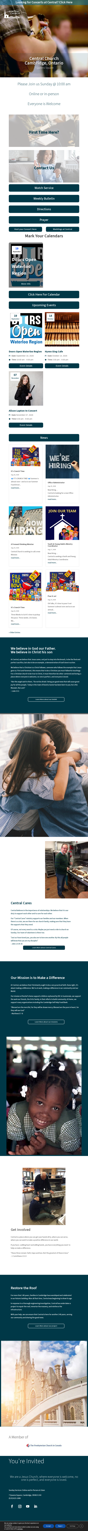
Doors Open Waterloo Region (24, 266)
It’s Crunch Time (17, 471)
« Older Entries (14, 632)
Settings (72, 1526)
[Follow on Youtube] (27, 1506)
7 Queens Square (44, 68)
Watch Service (44, 188)
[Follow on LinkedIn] (35, 1506)
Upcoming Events (44, 305)
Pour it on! (52, 596)
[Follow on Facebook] (12, 1506)
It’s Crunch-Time (18, 607)
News (44, 437)
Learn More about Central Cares (44, 947)
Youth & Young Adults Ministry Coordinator (60, 545)
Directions (44, 209)
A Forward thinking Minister (22, 544)
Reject (60, 1526)
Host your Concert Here (25, 229)
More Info (25, 284)
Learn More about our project (46, 1326)
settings (20, 1529)
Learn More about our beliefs (46, 699)
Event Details (26, 366)
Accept (48, 1526)
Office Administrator (56, 482)
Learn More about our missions (46, 1022)
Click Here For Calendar (44, 294)
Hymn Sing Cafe (54, 351)
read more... (15, 488)
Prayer (44, 220)
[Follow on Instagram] (20, 1506)
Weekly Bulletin (44, 198)
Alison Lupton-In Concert (23, 411)
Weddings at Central (62, 229)
